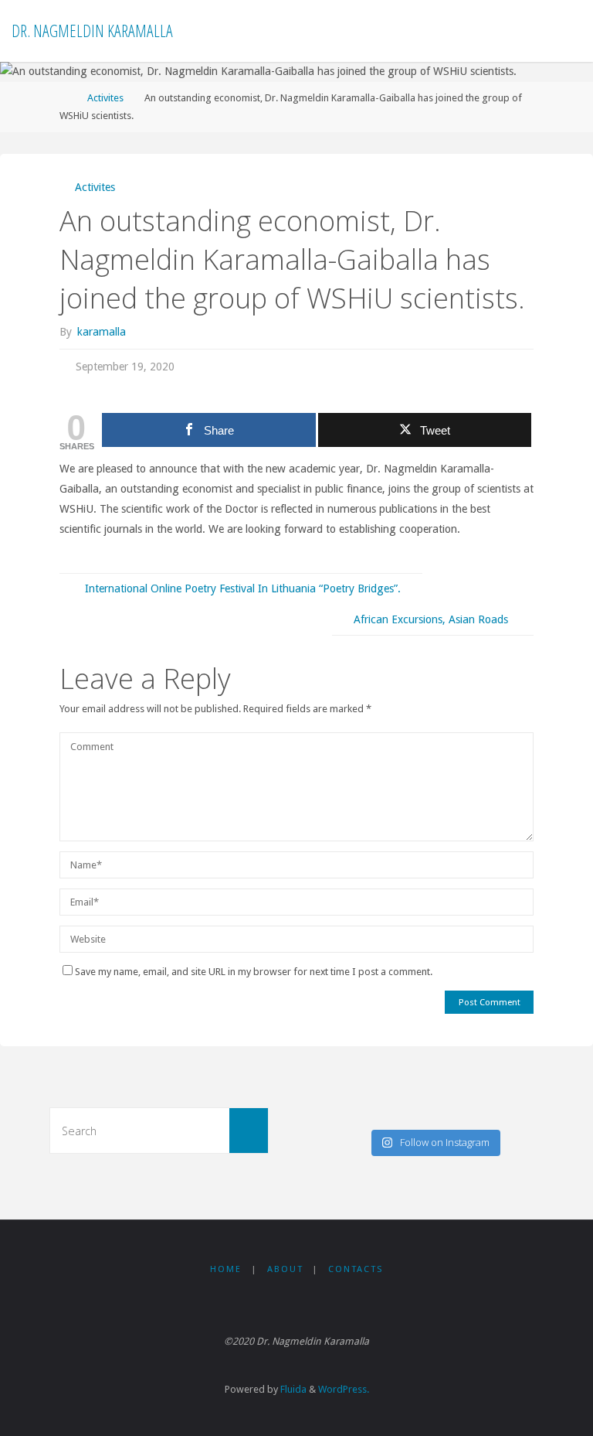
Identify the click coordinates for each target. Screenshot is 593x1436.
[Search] (248, 1130)
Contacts (355, 1269)
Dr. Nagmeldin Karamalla (92, 30)
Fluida (292, 1389)
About (285, 1269)
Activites (105, 98)
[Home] (64, 98)
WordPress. (343, 1389)
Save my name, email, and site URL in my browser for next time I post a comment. (253, 971)
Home (226, 1269)
